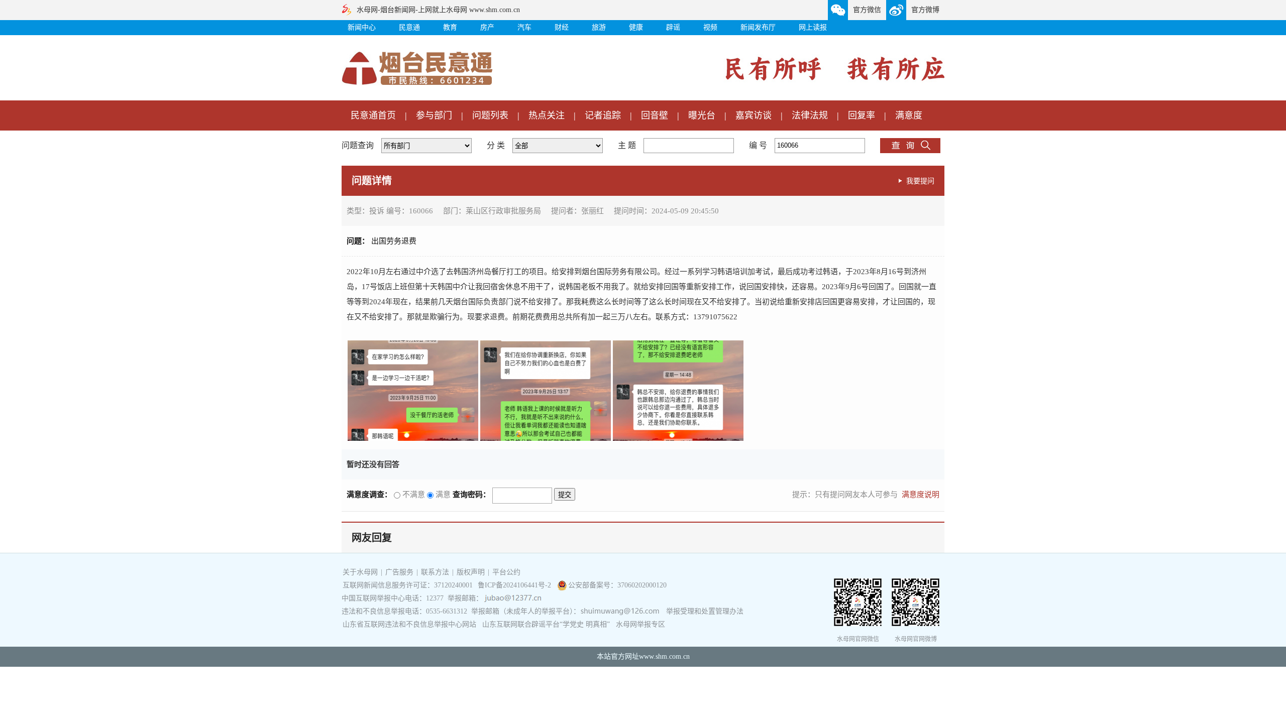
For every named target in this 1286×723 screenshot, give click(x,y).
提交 (564, 495)
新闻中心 (362, 27)
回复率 (861, 115)
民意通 (409, 27)
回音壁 (654, 115)
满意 (442, 495)
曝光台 (701, 115)
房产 (487, 27)
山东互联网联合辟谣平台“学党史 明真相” (546, 624)
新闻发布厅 (758, 27)
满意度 (908, 115)
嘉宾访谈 (753, 115)
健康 (636, 27)
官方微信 (867, 10)
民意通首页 (373, 115)
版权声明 (471, 572)
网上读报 (813, 27)
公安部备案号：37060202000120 (617, 585)
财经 (562, 27)
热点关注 (546, 115)
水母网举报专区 (640, 624)
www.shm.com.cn (664, 656)
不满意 (412, 495)
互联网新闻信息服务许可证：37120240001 (408, 585)
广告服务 (399, 572)
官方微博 (925, 10)
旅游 (599, 27)
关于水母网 (361, 572)
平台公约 (506, 572)
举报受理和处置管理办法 (704, 611)
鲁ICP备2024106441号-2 (515, 585)
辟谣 (673, 27)
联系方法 (435, 572)
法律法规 (810, 115)
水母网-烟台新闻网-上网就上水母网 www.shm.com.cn (438, 10)
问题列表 (490, 115)
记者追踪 (603, 115)
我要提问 (920, 181)
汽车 (524, 27)
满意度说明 (920, 495)
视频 (710, 27)
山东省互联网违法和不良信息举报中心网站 (409, 624)
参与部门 (434, 115)
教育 (450, 27)
